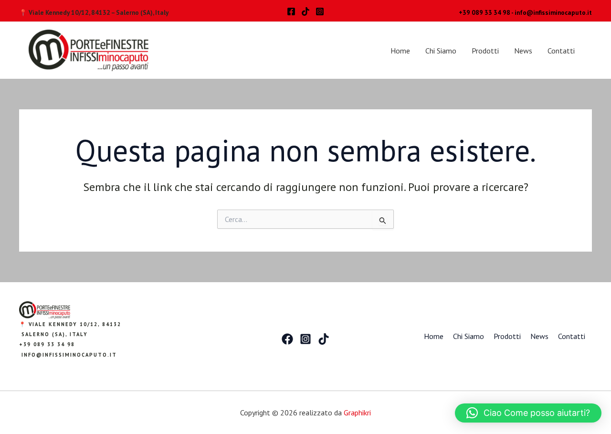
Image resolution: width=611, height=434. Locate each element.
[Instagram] (320, 11)
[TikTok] (323, 339)
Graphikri (357, 412)
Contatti (561, 50)
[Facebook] (291, 11)
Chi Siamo (440, 50)
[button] (528, 413)
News (523, 50)
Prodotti (485, 50)
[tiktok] (305, 11)
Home (400, 50)
